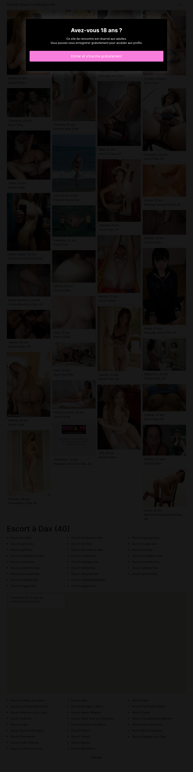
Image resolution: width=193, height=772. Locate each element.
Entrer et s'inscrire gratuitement (96, 56)
